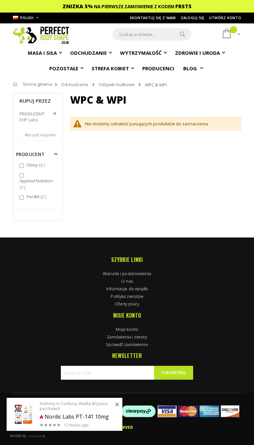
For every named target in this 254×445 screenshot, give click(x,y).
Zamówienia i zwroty (127, 337)
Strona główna (37, 84)
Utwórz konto (225, 17)
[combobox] (151, 34)
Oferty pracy (127, 304)
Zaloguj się (192, 17)
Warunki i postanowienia (127, 273)
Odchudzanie (74, 84)
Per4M (37, 197)
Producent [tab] (30, 154)
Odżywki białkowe (117, 84)
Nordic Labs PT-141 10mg (77, 417)
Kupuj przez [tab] (35, 100)
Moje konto (127, 329)
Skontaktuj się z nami (153, 17)
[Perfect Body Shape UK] (41, 34)
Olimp (36, 165)
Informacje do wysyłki (127, 289)
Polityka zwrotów (126, 296)
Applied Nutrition (36, 184)
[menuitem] (158, 68)
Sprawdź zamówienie (127, 344)
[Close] (117, 404)
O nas (127, 281)
